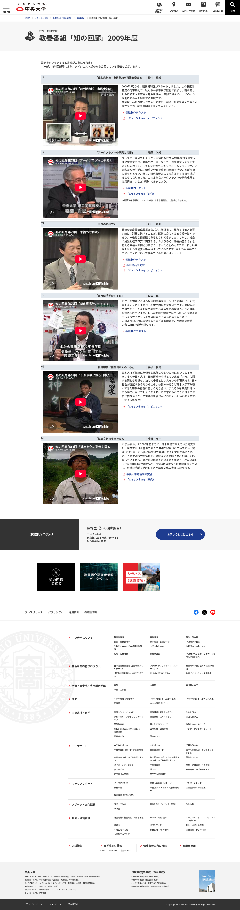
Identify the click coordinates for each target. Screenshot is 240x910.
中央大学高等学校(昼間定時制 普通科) (145, 876)
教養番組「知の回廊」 (160, 829)
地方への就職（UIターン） (161, 782)
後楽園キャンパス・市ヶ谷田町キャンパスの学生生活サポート (164, 759)
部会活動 (190, 804)
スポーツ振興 (120, 804)
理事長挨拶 (119, 637)
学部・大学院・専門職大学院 (89, 686)
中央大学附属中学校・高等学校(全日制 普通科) (148, 883)
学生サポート (80, 746)
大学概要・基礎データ (160, 641)
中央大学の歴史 (193, 641)
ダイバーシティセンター (125, 764)
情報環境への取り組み (196, 646)
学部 (116, 685)
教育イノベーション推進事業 (198, 673)
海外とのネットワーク (196, 724)
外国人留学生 (192, 716)
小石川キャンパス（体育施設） (36, 893)
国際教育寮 (119, 724)
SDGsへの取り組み (158, 817)
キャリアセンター (122, 782)
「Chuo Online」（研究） (140, 194)
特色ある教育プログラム (86, 666)
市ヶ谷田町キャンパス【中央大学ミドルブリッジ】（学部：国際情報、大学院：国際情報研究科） (60, 883)
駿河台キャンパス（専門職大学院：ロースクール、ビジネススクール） (51, 889)
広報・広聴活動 (121, 653)
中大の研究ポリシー (159, 703)
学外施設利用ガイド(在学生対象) (128, 749)
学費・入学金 (120, 689)
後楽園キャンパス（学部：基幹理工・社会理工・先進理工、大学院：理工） (52, 880)
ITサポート (155, 745)
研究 (74, 699)
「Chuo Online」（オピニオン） (144, 118)
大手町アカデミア (122, 834)
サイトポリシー (56, 904)
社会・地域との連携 (195, 825)
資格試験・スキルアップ (161, 716)
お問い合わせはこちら (180, 534)
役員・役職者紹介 (122, 641)
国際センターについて (124, 712)
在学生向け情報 (113, 845)
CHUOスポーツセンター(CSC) (163, 804)
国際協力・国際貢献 (159, 728)
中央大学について (82, 638)
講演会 (117, 825)
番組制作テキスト (135, 112)
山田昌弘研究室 (135, 265)
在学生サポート (121, 745)
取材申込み (73, 904)
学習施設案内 (192, 745)
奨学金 (153, 769)
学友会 (117, 808)
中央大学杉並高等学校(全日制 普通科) (145, 880)
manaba (113, 850)
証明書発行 (119, 769)
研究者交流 (119, 736)
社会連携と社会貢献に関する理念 (129, 817)
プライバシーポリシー (34, 904)
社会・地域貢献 (81, 818)
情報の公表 (155, 653)
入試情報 (77, 845)
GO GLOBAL (191, 712)
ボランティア (156, 825)
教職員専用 (189, 845)
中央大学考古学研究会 (139, 474)
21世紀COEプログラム (160, 673)
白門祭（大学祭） (122, 773)
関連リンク (155, 736)
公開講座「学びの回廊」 (197, 829)
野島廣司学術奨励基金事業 (197, 769)
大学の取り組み (157, 646)
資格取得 (118, 787)
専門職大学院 (192, 685)
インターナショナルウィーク (198, 728)
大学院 (153, 685)
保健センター (192, 757)
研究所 (117, 703)
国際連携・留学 (81, 713)
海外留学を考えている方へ (161, 712)
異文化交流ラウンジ (159, 724)
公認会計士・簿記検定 (196, 787)
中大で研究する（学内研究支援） (200, 698)
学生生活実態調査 (158, 773)
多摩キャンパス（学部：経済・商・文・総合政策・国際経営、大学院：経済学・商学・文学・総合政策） (63, 876)
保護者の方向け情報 (155, 845)
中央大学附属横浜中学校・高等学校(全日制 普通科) (150, 886)
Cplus (102, 850)
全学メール (126, 850)
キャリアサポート (82, 783)
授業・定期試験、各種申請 (197, 764)
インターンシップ (193, 782)
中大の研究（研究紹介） (125, 698)
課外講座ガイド (157, 749)
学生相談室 (155, 764)
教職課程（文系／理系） (125, 795)
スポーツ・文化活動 (83, 804)
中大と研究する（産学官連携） (163, 698)
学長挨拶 (154, 637)
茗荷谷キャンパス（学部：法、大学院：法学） (42, 886)
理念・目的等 (192, 637)
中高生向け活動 (121, 829)
